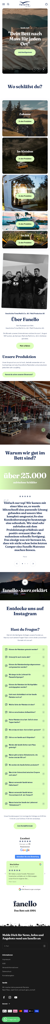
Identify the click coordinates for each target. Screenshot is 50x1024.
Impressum (6, 959)
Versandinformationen (10, 967)
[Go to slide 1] (23, 886)
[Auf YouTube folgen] (15, 997)
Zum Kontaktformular (25, 826)
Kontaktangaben (8, 975)
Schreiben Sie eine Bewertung (28, 857)
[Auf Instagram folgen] (9, 997)
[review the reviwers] (40, 865)
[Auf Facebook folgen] (3, 997)
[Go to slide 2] (25, 886)
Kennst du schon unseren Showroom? (19, 374)
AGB (3, 963)
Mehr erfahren (25, 346)
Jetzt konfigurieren (25, 52)
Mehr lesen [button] (12, 882)
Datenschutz (6, 971)
